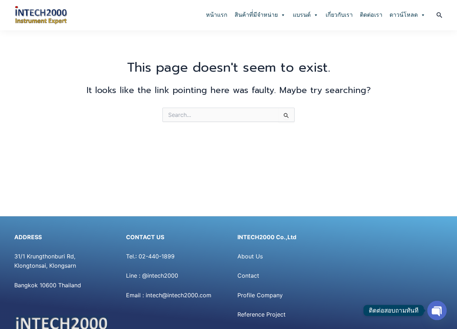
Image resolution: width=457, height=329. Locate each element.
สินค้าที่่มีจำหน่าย (256, 14)
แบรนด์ (302, 14)
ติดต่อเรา (371, 14)
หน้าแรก (216, 14)
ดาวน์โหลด (404, 14)
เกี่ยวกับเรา (339, 14)
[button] (439, 15)
